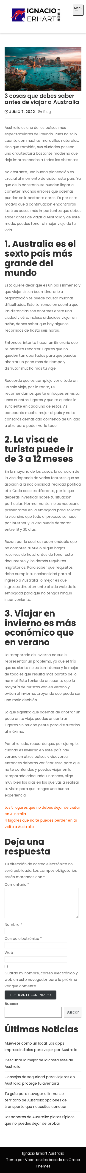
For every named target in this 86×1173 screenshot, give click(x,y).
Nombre (13, 924)
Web (9, 952)
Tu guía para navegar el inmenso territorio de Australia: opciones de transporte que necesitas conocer (36, 1100)
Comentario (17, 884)
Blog (47, 111)
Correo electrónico (23, 938)
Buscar (11, 1003)
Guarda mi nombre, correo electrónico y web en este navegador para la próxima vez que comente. (41, 979)
